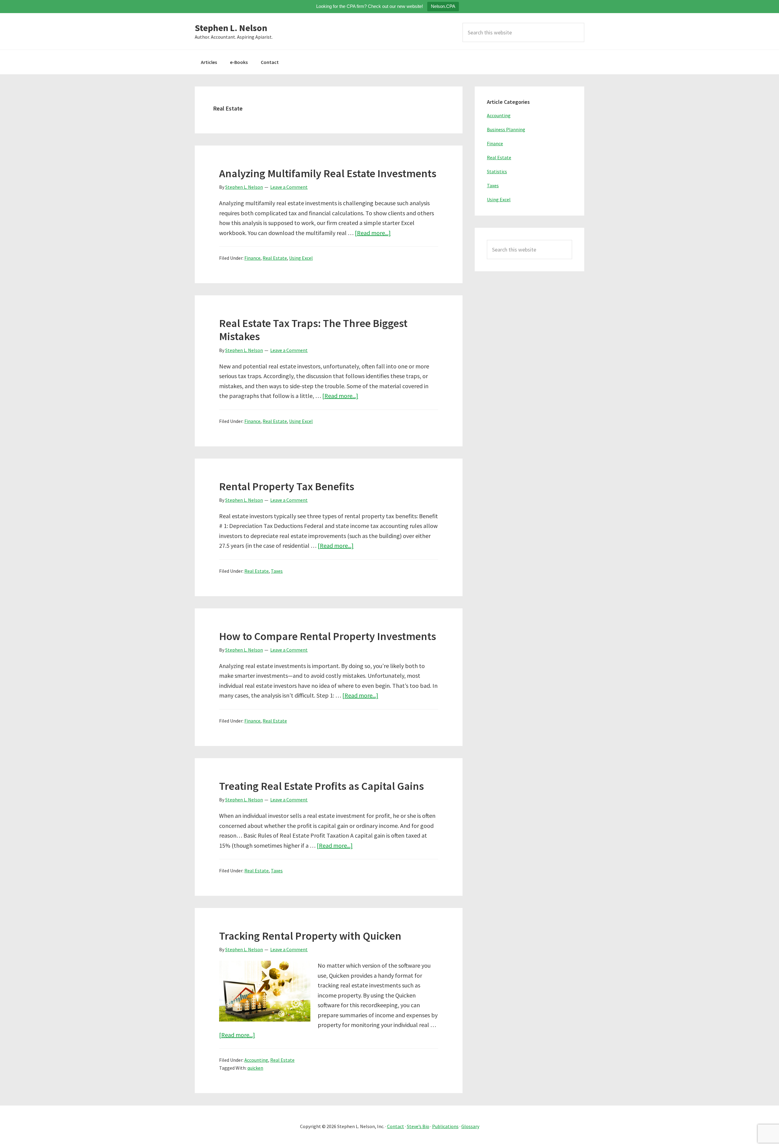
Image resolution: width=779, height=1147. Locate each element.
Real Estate (275, 258)
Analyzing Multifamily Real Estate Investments (327, 173)
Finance (252, 258)
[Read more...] (373, 233)
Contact (395, 1126)
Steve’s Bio (418, 1126)
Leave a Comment (289, 187)
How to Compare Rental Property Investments (327, 636)
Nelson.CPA (443, 6)
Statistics (497, 171)
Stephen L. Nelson (231, 27)
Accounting (256, 1060)
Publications (445, 1126)
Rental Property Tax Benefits (286, 486)
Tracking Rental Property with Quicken (310, 936)
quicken (255, 1068)
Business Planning (506, 129)
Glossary (470, 1126)
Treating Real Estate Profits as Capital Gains (321, 786)
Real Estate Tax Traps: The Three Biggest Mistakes (313, 329)
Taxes (277, 571)
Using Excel (301, 258)
